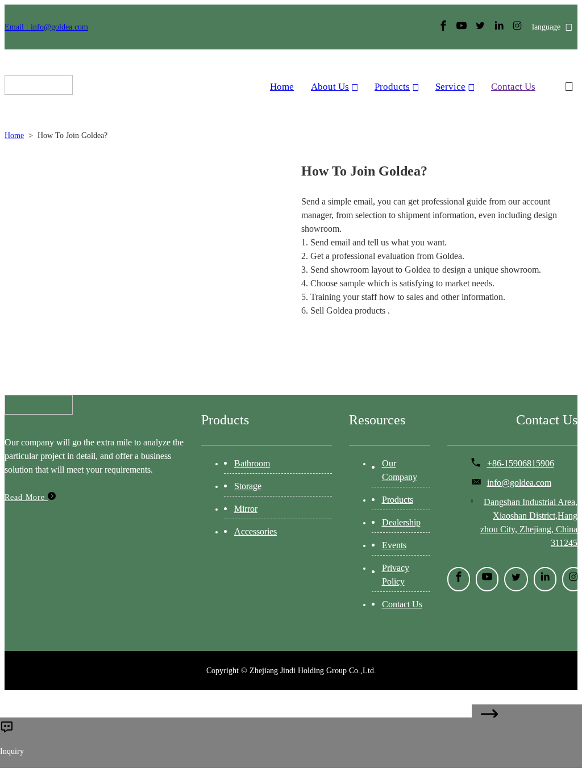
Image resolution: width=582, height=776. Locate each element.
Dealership (401, 522)
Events (394, 545)
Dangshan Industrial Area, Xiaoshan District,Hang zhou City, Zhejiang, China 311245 (528, 522)
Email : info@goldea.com (46, 27)
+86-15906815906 (520, 463)
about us (330, 86)
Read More (26, 497)
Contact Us (513, 86)
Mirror (245, 509)
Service (450, 86)
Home (282, 86)
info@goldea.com (519, 482)
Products (392, 86)
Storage (247, 486)
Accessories (255, 531)
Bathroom (252, 463)
